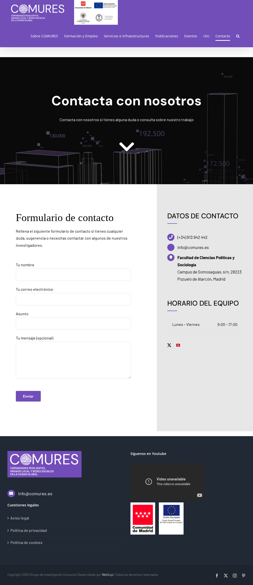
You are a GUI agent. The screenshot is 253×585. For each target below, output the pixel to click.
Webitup (107, 575)
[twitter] (169, 345)
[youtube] (178, 345)
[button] (237, 36)
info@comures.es (35, 493)
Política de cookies (26, 542)
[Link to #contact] (126, 147)
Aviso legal (19, 518)
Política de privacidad (28, 530)
